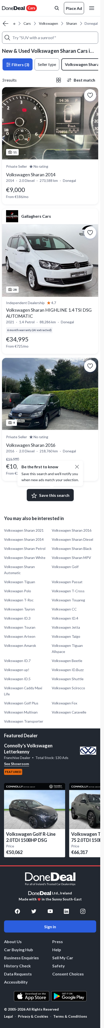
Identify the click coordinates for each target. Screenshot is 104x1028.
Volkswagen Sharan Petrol (24, 548)
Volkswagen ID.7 (17, 660)
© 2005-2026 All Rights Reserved (31, 1009)
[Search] (7, 38)
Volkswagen (48, 23)
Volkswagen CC (64, 609)
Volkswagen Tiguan (19, 582)
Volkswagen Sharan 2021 (24, 530)
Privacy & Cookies (33, 1016)
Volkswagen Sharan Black (72, 548)
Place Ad (74, 8)
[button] (77, 467)
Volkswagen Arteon (19, 636)
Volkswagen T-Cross (68, 591)
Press (57, 941)
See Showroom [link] (16, 764)
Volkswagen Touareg (68, 600)
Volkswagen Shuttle (68, 679)
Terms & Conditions (70, 1016)
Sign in (50, 926)
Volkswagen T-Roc (19, 600)
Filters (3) (20, 64)
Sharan (71, 23)
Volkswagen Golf (65, 567)
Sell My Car (62, 957)
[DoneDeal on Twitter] (34, 911)
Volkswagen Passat (67, 582)
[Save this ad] (90, 95)
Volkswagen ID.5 (17, 679)
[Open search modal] (57, 8)
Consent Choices (68, 973)
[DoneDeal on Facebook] (17, 911)
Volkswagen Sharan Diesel (72, 539)
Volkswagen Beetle (67, 660)
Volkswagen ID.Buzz (68, 670)
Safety (58, 965)
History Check (17, 965)
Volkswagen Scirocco (68, 688)
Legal (8, 1016)
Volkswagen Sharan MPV (71, 557)
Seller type (47, 64)
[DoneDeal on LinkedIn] (66, 911)
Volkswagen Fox (64, 703)
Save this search (54, 495)
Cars (27, 23)
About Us (13, 941)
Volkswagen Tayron (19, 609)
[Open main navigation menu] (92, 8)
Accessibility (16, 982)
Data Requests (18, 973)
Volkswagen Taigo (66, 636)
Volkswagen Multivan (21, 712)
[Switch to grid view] (59, 80)
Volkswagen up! (16, 670)
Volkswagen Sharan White (24, 557)
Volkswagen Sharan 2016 (71, 530)
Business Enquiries (21, 957)
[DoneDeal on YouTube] (50, 911)
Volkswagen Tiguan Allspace (67, 648)
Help (56, 949)
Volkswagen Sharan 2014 (24, 539)
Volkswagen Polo (17, 591)
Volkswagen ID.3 (17, 618)
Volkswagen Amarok (20, 645)
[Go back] (5, 23)
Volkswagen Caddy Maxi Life (23, 691)
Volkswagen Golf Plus (21, 703)
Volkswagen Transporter (23, 721)
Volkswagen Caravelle (69, 712)
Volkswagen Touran (19, 627)
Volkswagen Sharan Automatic (19, 570)
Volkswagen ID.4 (65, 618)
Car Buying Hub (18, 949)
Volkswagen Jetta (66, 627)
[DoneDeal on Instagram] (83, 911)
